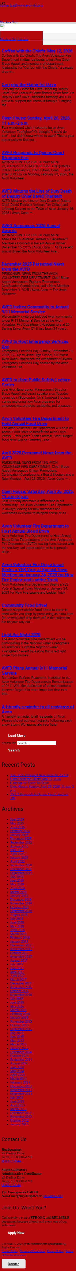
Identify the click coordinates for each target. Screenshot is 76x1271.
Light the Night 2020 (21, 634)
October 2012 (19, 1120)
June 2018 (17, 922)
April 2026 (17, 827)
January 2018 (19, 941)
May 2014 (17, 1071)
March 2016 (18, 1010)
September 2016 (21, 995)
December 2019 (20, 869)
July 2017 (16, 964)
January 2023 (19, 857)
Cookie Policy (10, 1251)
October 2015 (19, 1025)
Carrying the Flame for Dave (29, 84)
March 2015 (18, 1044)
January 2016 (19, 1017)
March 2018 (18, 934)
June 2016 (17, 1002)
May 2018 (17, 926)
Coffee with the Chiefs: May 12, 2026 (37, 51)
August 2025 (18, 846)
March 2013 (18, 1109)
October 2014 (19, 1055)
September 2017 (21, 956)
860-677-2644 (11, 1161)
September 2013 (21, 1094)
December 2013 (20, 1086)
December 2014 (20, 1052)
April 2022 (17, 861)
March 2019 (18, 892)
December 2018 (20, 899)
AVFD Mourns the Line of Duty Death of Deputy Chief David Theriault (37, 194)
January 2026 (19, 835)
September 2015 (21, 1029)
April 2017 (17, 975)
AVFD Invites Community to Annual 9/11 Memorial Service (35, 309)
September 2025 (21, 842)
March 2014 (18, 1078)
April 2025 (17, 854)
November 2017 (21, 949)
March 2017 (18, 979)
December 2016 (20, 983)
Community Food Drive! (24, 605)
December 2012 (20, 1113)
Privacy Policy (55, 1251)
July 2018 (16, 918)
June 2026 (17, 819)
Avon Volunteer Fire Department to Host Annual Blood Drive (35, 529)
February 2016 (20, 1014)
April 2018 (17, 930)
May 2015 (17, 1040)
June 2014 (17, 1067)
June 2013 (17, 1101)
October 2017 (19, 953)
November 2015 (21, 1021)
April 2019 (17, 888)
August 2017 (18, 960)
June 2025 (17, 850)
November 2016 (21, 987)
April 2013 (17, 1105)
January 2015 (19, 1048)
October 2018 (19, 907)
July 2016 (16, 998)
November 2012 (21, 1116)
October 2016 (19, 991)
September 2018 (21, 911)
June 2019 (17, 880)
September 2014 (21, 1059)
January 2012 (19, 1124)
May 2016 (17, 1006)
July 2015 (16, 1033)
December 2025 (20, 838)
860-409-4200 (52, 1196)
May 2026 (17, 823)
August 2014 (18, 1063)
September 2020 (21, 865)
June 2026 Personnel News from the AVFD (39, 775)
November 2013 (21, 1090)
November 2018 (21, 903)
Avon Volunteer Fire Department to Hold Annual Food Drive (35, 421)
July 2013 (16, 1097)
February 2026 (20, 831)
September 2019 (21, 873)
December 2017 (20, 945)
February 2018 (20, 937)
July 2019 (16, 876)
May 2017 (17, 972)
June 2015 (17, 1036)
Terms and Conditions (32, 1251)
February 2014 (20, 1082)
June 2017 (17, 968)
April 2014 (17, 1075)
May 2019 (17, 884)
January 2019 (19, 895)
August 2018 (18, 915)
